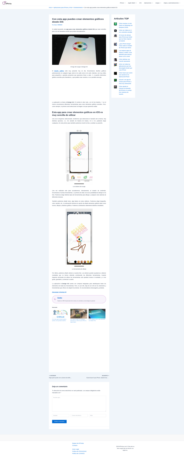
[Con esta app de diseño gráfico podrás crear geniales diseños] (60, 313)
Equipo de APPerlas (78, 443)
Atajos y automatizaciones (171, 3)
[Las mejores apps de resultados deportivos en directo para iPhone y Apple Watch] (78, 313)
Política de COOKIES (78, 453)
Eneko (59, 298)
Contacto (74, 445)
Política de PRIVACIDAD (79, 451)
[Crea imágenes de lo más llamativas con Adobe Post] (97, 313)
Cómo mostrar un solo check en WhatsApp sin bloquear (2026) (125, 25)
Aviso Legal (75, 449)
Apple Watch (131, 3)
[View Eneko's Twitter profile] (55, 299)
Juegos (157, 3)
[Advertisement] (79, 91)
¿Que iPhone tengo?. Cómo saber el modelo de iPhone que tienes (125, 45)
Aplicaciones (147, 3)
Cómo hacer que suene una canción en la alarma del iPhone (125, 74)
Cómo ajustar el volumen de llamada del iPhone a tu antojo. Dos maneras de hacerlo (125, 90)
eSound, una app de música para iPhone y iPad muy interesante (125, 81)
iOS (140, 3)
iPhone (122, 3)
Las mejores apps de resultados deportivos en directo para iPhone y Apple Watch (78, 321)
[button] (124, 3)
